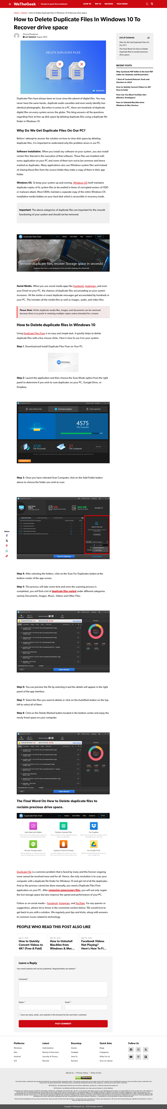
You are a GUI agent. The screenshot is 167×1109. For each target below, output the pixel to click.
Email (68, 1002)
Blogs (102, 1048)
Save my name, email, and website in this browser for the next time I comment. (54, 1015)
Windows (18, 1048)
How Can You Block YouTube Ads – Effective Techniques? (131, 96)
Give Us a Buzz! (106, 1061)
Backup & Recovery (50, 1052)
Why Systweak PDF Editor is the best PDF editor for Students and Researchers (134, 73)
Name (22, 1002)
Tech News (122, 4)
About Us (70, 1073)
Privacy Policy (82, 1073)
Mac (15, 1052)
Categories (104, 1052)
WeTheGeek (25, 4)
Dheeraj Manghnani (30, 34)
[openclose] (9, 4)
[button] (147, 4)
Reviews (109, 4)
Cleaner (24, 13)
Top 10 (98, 4)
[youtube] (131, 1057)
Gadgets (74, 1052)
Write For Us (105, 1057)
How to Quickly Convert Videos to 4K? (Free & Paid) (31, 945)
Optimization (48, 1048)
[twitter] (7, 540)
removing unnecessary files (64, 890)
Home (16, 13)
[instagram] (138, 1049)
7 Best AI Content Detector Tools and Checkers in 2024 (132, 81)
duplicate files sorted (64, 591)
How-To (74, 1057)
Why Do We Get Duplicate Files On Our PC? (134, 43)
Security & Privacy (50, 1057)
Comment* (23, 979)
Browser (45, 1061)
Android (17, 1057)
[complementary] (7, 556)
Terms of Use (96, 1073)
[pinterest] (7, 545)
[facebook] (7, 535)
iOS (15, 1061)
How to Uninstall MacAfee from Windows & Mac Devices (130, 104)
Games (74, 1048)
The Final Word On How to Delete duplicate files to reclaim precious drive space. (133, 52)
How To (87, 4)
